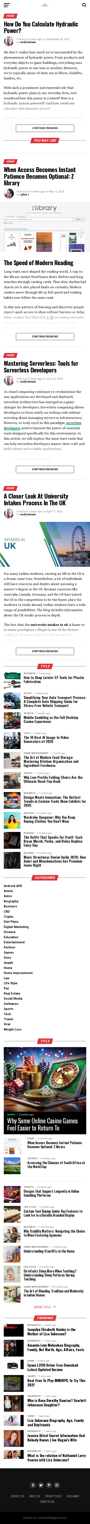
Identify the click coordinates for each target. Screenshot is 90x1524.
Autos (8, 896)
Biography (11, 901)
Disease (9, 932)
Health (8, 963)
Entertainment (14, 942)
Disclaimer (73, 1496)
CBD (7, 911)
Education (11, 937)
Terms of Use (47, 1502)
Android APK (13, 886)
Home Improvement (18, 973)
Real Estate (12, 993)
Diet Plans (11, 922)
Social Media (13, 998)
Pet (6, 988)
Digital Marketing (16, 927)
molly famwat (28, 42)
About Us (34, 1496)
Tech (7, 1014)
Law (6, 978)
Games (9, 952)
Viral (7, 1024)
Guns (7, 957)
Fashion (9, 947)
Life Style (10, 983)
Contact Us (17, 1496)
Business (10, 906)
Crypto (8, 917)
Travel (8, 1019)
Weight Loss (13, 1029)
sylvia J (24, 194)
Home (8, 968)
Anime (8, 891)
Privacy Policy (53, 1496)
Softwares (11, 1004)
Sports (8, 1009)
